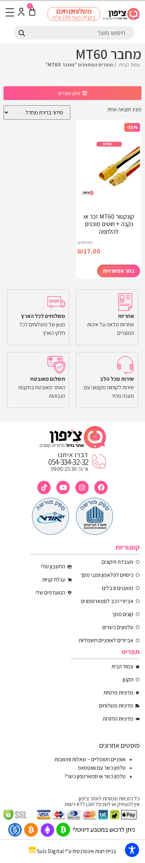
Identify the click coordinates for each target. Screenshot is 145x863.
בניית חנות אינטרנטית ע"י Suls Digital (76, 851)
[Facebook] (101, 487)
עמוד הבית (129, 64)
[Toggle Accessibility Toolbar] (132, 850)
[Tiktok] (44, 487)
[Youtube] (63, 487)
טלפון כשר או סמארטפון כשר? (95, 776)
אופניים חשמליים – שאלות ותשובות (90, 759)
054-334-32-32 (68, 462)
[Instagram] (82, 487)
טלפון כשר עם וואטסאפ (102, 768)
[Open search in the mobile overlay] (74, 33)
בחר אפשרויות (118, 270)
